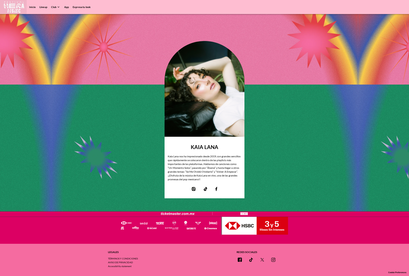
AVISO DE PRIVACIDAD (120, 262)
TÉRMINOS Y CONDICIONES (123, 258)
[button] (13, 7)
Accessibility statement (119, 266)
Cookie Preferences (397, 272)
